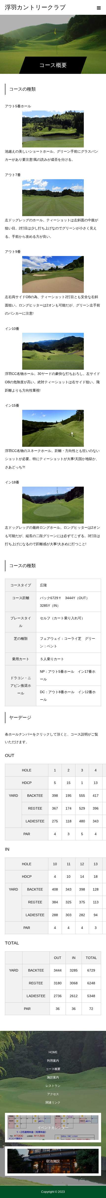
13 (96, 864)
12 (82, 864)
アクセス (53, 1094)
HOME (53, 1052)
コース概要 (53, 1069)
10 (55, 864)
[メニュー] (98, 7)
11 (69, 864)
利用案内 (53, 1060)
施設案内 (53, 1077)
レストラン (53, 1085)
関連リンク (53, 1102)
